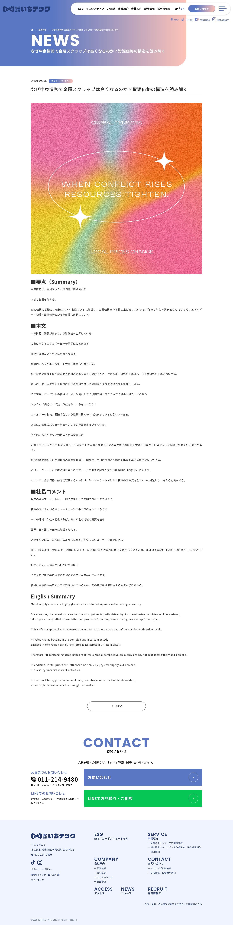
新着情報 (42, 29)
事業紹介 (123, 8)
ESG (80, 8)
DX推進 (111, 8)
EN (182, 9)
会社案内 (136, 8)
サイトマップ (37, 880)
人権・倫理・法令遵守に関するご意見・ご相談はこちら (173, 904)
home (32, 30)
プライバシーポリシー (41, 869)
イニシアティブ (95, 8)
